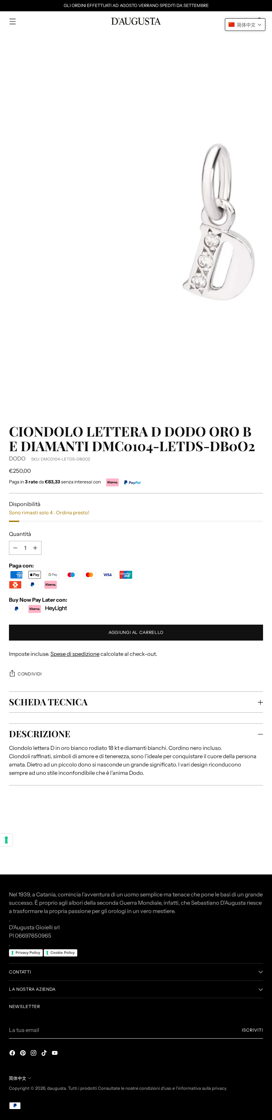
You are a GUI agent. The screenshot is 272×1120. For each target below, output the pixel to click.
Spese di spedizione (75, 654)
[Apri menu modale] (12, 21)
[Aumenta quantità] (15, 548)
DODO (17, 458)
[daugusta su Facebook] (13, 1054)
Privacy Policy (28, 952)
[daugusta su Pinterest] (24, 1054)
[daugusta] (136, 21)
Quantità (20, 534)
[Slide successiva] (257, 825)
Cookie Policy (62, 952)
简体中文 (17, 1078)
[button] (245, 25)
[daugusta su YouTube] (55, 1054)
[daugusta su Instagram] (34, 1054)
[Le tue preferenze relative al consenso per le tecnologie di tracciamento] (6, 840)
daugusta (56, 1088)
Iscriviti (252, 1030)
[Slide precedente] (242, 825)
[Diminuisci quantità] (35, 548)
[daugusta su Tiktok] (45, 1054)
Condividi (30, 673)
